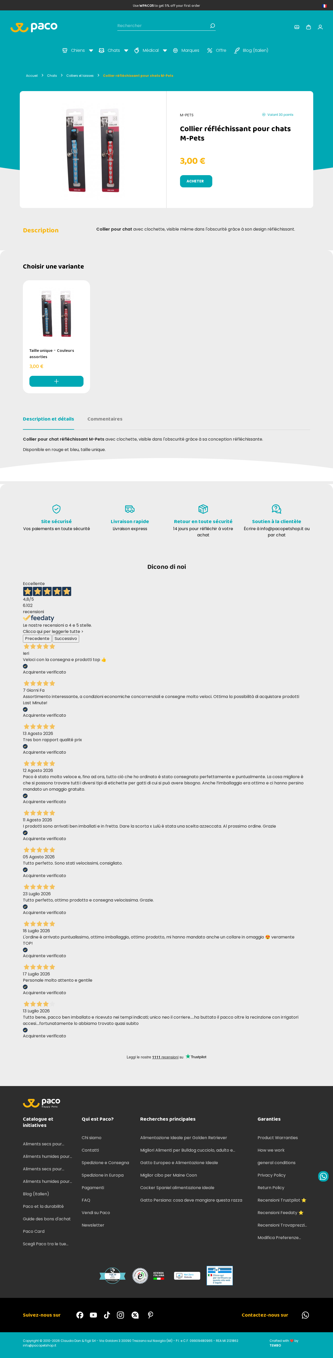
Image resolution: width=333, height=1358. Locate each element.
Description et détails (48, 419)
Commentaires (105, 419)
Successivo (66, 639)
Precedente (37, 639)
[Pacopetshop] (80, 1315)
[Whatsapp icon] (323, 1176)
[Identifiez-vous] (296, 27)
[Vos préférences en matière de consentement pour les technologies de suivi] (324, 1349)
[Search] (212, 26)
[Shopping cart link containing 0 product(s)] (308, 27)
